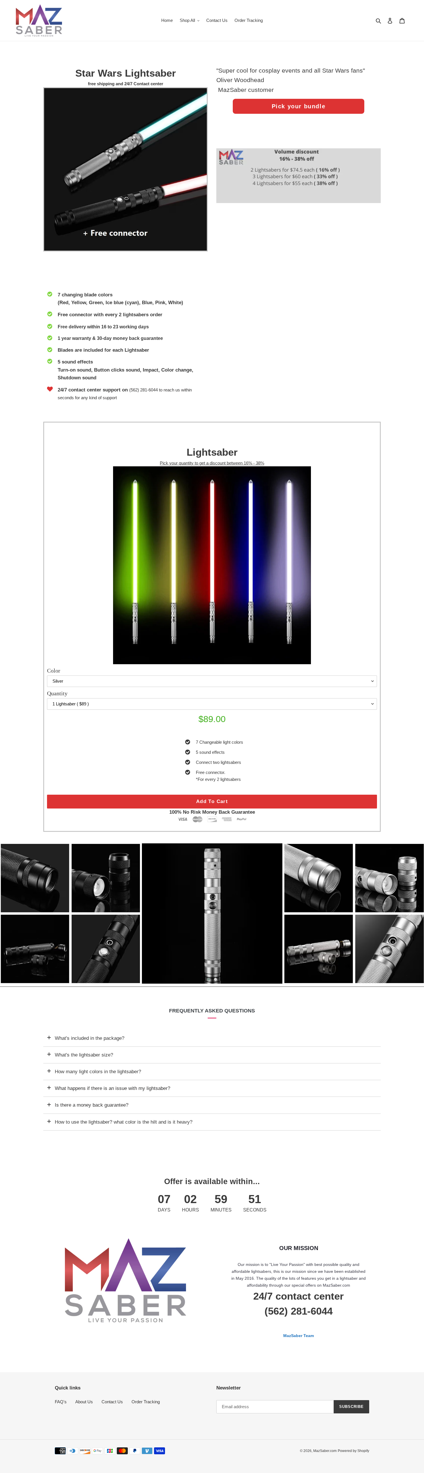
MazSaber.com (325, 1451)
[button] (208, 979)
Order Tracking (146, 1401)
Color (53, 670)
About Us (84, 1401)
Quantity (57, 693)
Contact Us (112, 1401)
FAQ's (61, 1401)
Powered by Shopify (353, 1451)
